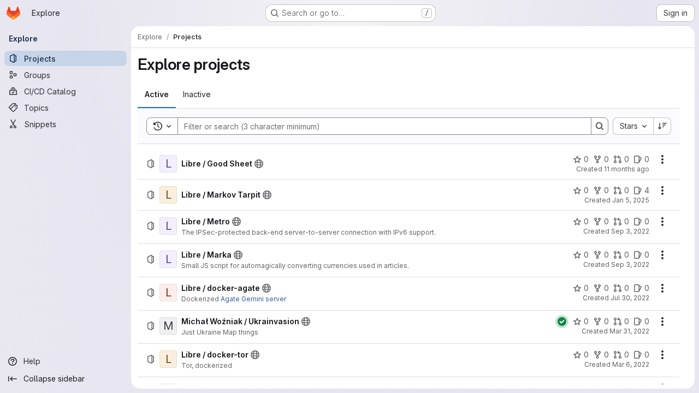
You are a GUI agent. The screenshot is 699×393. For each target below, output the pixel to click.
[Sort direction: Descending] (662, 126)
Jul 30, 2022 (630, 298)
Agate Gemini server (253, 299)
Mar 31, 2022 (629, 331)
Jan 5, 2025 (630, 200)
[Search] (599, 126)
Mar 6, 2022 (630, 364)
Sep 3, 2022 (630, 231)
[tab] (157, 94)
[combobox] (633, 126)
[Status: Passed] (561, 321)
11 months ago (626, 169)
